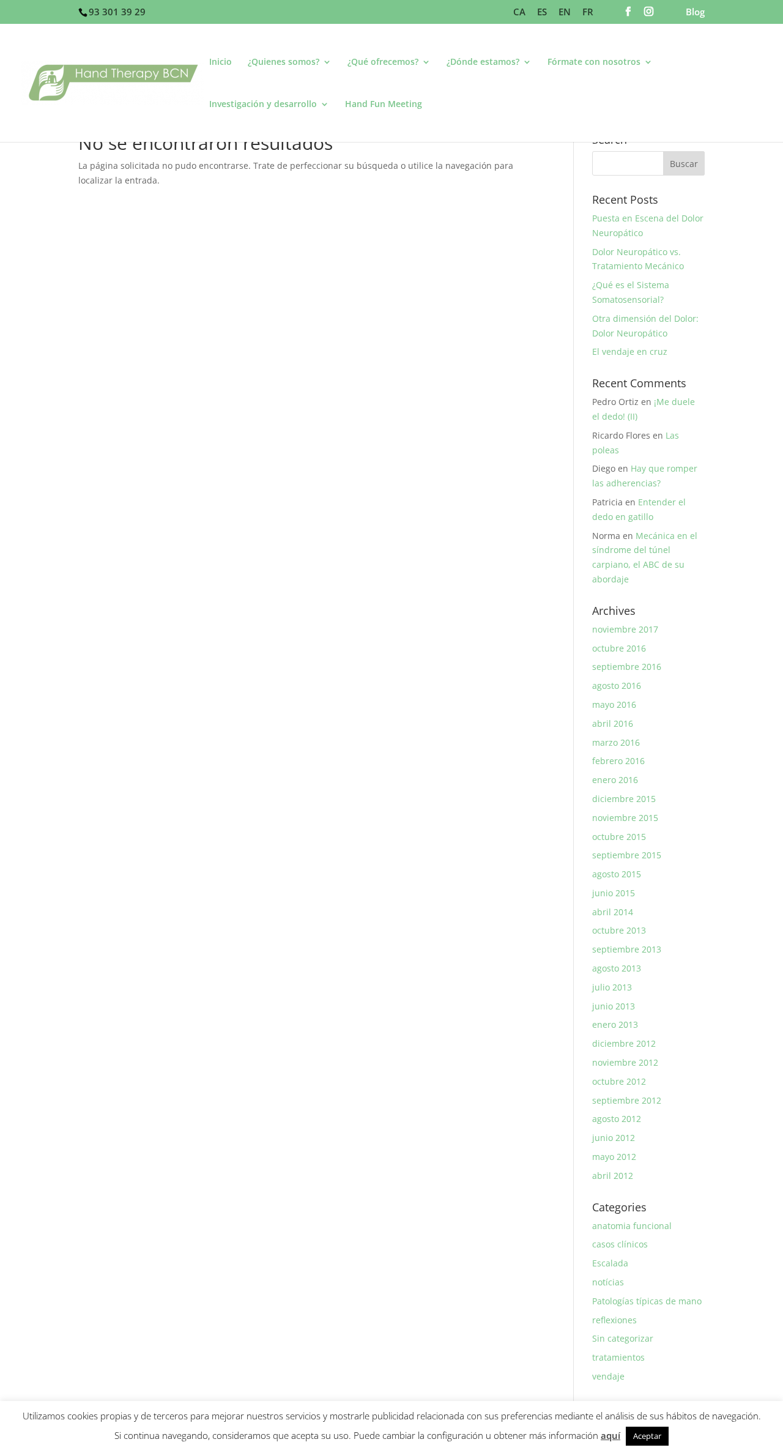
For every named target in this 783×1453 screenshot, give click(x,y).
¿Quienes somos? (283, 62)
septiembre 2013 (626, 949)
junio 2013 (613, 1006)
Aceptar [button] (647, 1435)
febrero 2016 (618, 761)
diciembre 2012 (624, 1043)
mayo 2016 (614, 704)
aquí (610, 1435)
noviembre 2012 (625, 1062)
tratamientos (618, 1357)
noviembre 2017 (625, 629)
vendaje (608, 1376)
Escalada (610, 1263)
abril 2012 (612, 1175)
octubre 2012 (619, 1081)
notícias (608, 1282)
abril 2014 (612, 912)
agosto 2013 (616, 968)
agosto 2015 (616, 874)
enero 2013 (615, 1024)
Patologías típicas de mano (647, 1301)
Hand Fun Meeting (383, 105)
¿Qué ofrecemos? (382, 62)
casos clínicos (620, 1244)
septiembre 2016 (626, 666)
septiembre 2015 (626, 855)
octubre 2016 (619, 648)
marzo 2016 (616, 742)
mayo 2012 (614, 1156)
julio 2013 (612, 987)
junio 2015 (613, 893)
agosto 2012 (616, 1118)
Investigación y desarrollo (263, 105)
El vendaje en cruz (629, 351)
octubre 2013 (619, 930)
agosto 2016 (616, 685)
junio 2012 (613, 1137)
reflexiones (614, 1320)
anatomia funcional (632, 1226)
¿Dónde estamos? (483, 62)
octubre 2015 (619, 836)
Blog (695, 12)
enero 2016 (615, 780)
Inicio (220, 62)
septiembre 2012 (626, 1100)
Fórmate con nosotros (593, 62)
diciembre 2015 (624, 799)
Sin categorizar (622, 1338)
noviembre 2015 (625, 817)
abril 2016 (612, 723)
